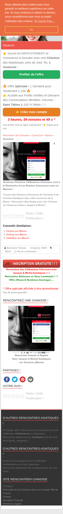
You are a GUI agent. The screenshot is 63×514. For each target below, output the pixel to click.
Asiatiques (37, 437)
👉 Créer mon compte (31, 112)
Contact (7, 496)
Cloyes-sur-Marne (16, 231)
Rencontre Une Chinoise (16, 135)
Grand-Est (37, 135)
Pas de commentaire (26, 251)
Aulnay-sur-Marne (16, 234)
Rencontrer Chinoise (16, 248)
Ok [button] (31, 29)
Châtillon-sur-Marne (17, 238)
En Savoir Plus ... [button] (44, 21)
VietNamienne (22, 433)
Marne (48, 135)
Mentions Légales (12, 503)
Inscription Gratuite (13, 500)
